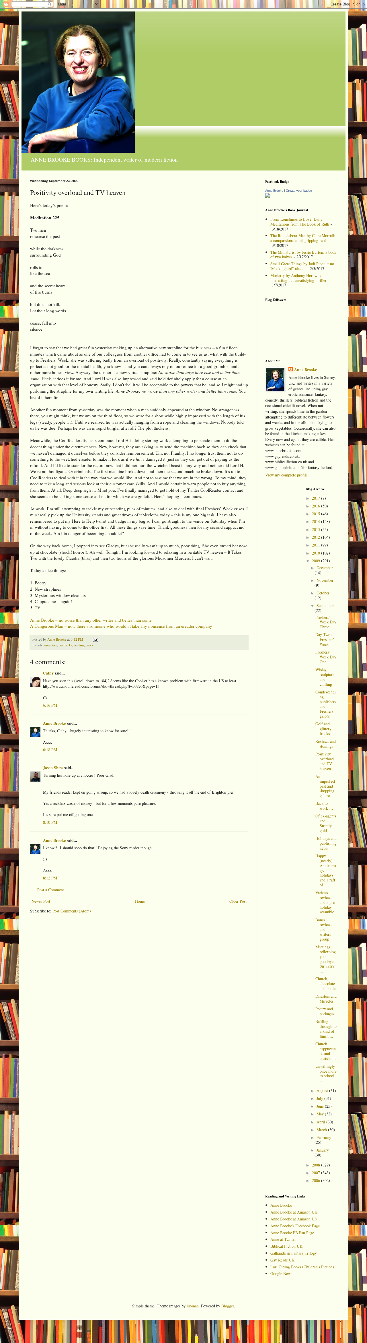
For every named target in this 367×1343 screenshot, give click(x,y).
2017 (316, 498)
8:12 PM (50, 878)
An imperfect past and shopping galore (325, 786)
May (321, 1114)
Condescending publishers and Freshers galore (325, 704)
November (325, 580)
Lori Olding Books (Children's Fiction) (302, 1267)
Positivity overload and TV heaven (324, 761)
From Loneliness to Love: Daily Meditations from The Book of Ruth (299, 221)
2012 (316, 537)
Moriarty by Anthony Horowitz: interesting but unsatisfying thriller (298, 278)
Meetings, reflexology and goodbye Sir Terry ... (325, 959)
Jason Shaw (53, 768)
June (321, 1106)
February (324, 1137)
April (321, 1122)
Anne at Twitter (283, 1239)
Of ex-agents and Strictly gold (325, 823)
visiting (79, 645)
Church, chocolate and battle (325, 983)
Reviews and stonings (325, 744)
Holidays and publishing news (326, 843)
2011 (316, 545)
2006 (316, 1180)
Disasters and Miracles (326, 998)
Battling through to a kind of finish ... (326, 1028)
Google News (281, 1273)
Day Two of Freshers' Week (325, 639)
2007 (316, 1172)
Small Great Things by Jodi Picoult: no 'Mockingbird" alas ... (302, 266)
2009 (316, 560)
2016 (316, 506)
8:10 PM (50, 822)
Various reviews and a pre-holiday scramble (325, 902)
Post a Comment (50, 889)
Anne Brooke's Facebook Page (295, 1225)
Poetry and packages (324, 1011)
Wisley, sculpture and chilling (324, 677)
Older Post (238, 901)
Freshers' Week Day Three (325, 622)
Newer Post (41, 901)
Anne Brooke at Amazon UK (293, 1212)
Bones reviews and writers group (323, 929)
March (322, 1129)
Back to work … (324, 806)
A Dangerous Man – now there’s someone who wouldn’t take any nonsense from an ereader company (121, 626)
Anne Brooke (54, 723)
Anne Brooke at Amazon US (293, 1219)
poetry (62, 645)
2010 (316, 553)
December (325, 567)
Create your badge (299, 190)
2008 (316, 1165)
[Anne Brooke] (267, 196)
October (323, 593)
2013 (316, 529)
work (89, 645)
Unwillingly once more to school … (326, 1073)
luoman (193, 1306)
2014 (316, 521)
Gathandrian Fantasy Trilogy (293, 1253)
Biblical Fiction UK (286, 1246)
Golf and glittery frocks (323, 728)
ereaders (50, 645)
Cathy (48, 673)
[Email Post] (95, 639)
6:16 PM (50, 705)
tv (70, 645)
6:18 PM (50, 749)
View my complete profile (286, 475)
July (320, 1098)
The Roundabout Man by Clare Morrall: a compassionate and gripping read (302, 238)
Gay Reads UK (282, 1260)
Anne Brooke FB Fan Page (292, 1232)
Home (140, 901)
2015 (316, 513)
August (323, 1090)
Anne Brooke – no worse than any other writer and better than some (91, 620)
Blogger (227, 1306)
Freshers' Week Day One (325, 656)
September (325, 605)
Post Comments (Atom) (71, 911)
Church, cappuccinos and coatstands (325, 1051)
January (323, 1150)
